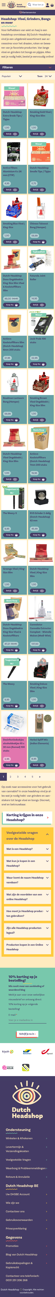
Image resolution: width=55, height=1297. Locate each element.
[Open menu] (3, 4)
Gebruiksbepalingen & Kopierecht (26, 1265)
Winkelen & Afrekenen (26, 1138)
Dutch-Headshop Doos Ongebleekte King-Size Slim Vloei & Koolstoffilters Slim (13, 283)
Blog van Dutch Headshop (26, 1254)
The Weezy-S (10, 513)
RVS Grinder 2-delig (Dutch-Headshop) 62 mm (40, 517)
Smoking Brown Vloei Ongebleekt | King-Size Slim (39, 402)
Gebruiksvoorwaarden (26, 1220)
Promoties (26, 1246)
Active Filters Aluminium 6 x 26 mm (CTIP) (12, 171)
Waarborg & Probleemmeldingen (26, 1168)
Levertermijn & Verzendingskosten (26, 1149)
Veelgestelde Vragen (26, 1159)
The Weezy (9, 683)
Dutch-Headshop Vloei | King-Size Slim (39, 572)
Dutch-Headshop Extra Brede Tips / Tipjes (12, 116)
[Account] (47, 5)
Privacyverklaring (26, 1228)
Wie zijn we (26, 1203)
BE (10, 1291)
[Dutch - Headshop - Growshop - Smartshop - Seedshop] (16, 4)
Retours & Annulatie (26, 1177)
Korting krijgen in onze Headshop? (24, 817)
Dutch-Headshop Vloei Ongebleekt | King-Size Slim (12, 457)
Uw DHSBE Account (26, 1194)
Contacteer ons (26, 1211)
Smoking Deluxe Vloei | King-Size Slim (38, 687)
